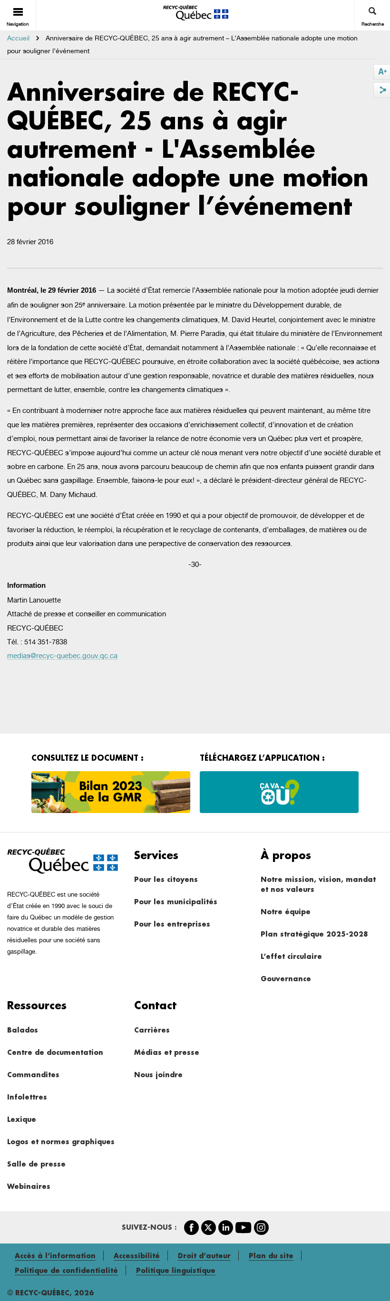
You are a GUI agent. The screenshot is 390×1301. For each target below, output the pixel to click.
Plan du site (271, 1255)
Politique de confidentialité (66, 1270)
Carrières (152, 1029)
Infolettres (27, 1096)
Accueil (18, 38)
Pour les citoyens (166, 879)
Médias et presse (166, 1052)
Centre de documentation (55, 1052)
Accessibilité (137, 1255)
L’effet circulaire (291, 956)
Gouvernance (286, 978)
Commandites (33, 1074)
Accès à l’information (55, 1255)
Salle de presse (36, 1163)
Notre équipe (286, 911)
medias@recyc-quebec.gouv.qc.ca (62, 655)
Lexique (21, 1119)
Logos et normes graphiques (61, 1141)
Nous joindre (158, 1074)
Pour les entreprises (172, 923)
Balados (22, 1029)
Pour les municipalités (175, 901)
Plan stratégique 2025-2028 (314, 933)
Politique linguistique (175, 1270)
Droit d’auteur (204, 1255)
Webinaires (28, 1186)
